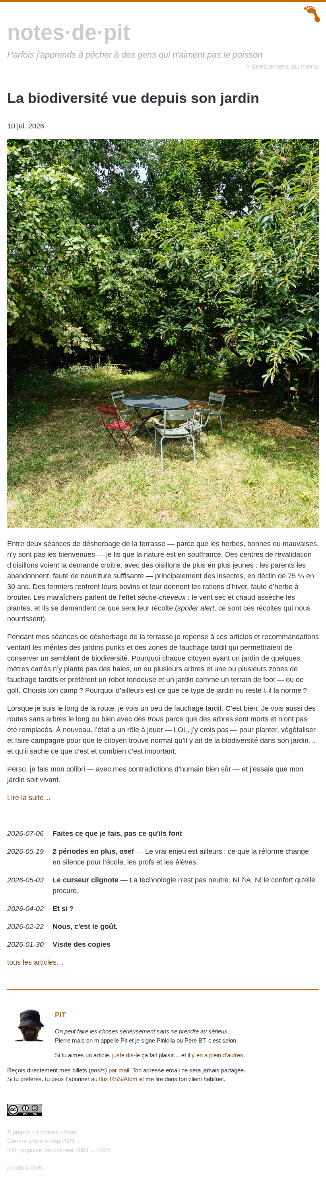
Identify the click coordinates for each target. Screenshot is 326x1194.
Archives (46, 1132)
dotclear (63, 1150)
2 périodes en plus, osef (93, 851)
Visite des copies (81, 944)
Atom (70, 1132)
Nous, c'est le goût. (85, 926)
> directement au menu (282, 66)
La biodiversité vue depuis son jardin (133, 98)
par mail (119, 1070)
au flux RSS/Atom (114, 1079)
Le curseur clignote (85, 880)
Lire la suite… (29, 798)
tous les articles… (35, 962)
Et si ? (63, 909)
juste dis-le (126, 1055)
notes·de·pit (68, 32)
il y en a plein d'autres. (216, 1055)
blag (54, 1141)
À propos (19, 1132)
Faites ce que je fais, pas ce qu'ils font (117, 833)
